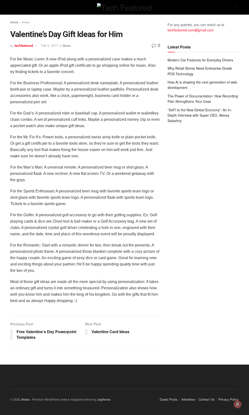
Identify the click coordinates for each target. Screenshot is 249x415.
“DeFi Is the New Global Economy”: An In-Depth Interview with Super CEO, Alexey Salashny (200, 115)
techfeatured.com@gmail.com (191, 30)
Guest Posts (169, 399)
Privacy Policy (228, 399)
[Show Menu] (12, 7)
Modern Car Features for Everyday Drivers (200, 59)
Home (14, 22)
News (26, 22)
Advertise (188, 399)
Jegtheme (103, 399)
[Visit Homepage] (124, 7)
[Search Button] (236, 7)
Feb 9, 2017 (49, 45)
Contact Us (206, 399)
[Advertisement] (203, 163)
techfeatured (24, 45)
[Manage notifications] (237, 404)
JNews (25, 399)
